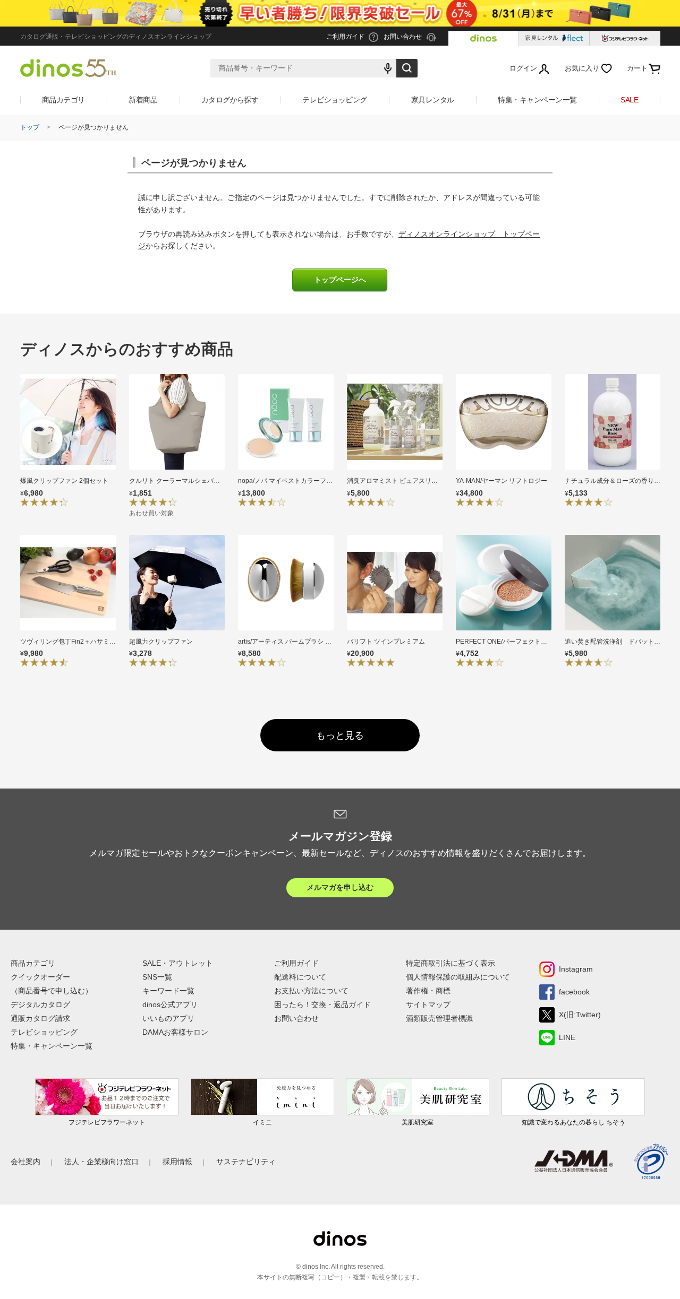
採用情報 (177, 1161)
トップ (29, 127)
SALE (629, 100)
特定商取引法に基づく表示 (450, 963)
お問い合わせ (296, 1018)
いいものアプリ (168, 1018)
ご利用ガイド (296, 963)
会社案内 (25, 1161)
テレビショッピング (334, 100)
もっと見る (340, 735)
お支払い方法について (311, 990)
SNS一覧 (157, 977)
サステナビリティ (246, 1161)
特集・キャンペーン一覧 (537, 100)
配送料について (300, 977)
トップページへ (340, 280)
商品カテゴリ (63, 100)
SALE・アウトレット (177, 963)
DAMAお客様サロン (175, 1032)
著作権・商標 (428, 990)
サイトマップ (428, 1004)
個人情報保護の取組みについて (458, 977)
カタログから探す (230, 100)
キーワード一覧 (168, 990)
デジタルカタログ (40, 1004)
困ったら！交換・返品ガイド (322, 1004)
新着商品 (143, 100)
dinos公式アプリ (170, 1004)
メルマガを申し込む (340, 887)
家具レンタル (432, 100)
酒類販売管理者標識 (439, 1018)
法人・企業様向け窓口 (101, 1161)
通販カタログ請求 (40, 1018)
